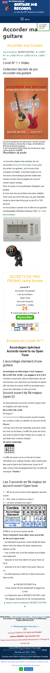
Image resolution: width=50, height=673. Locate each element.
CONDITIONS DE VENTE (32, 650)
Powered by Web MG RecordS (25, 654)
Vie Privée (28, 669)
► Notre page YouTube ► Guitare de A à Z (28, 617)
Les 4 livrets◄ (10, 52)
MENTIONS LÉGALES (11, 650)
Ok (21, 669)
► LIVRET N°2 (14, 55)
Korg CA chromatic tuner (25, 165)
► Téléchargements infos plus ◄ (25, 626)
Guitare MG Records (25, 6)
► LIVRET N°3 (28, 55)
